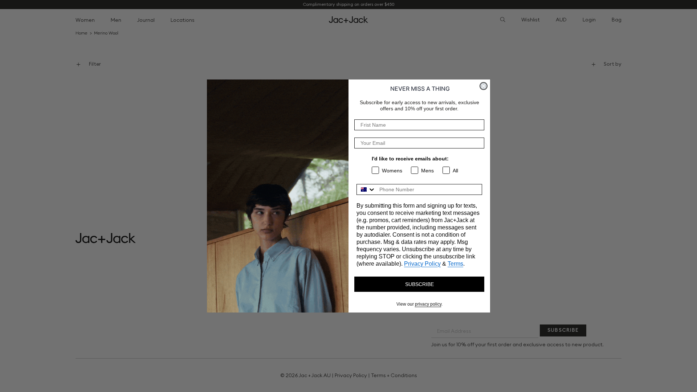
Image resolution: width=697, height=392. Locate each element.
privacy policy (428, 304)
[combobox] (366, 189)
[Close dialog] (483, 86)
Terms (455, 264)
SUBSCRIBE (419, 284)
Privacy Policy (422, 264)
